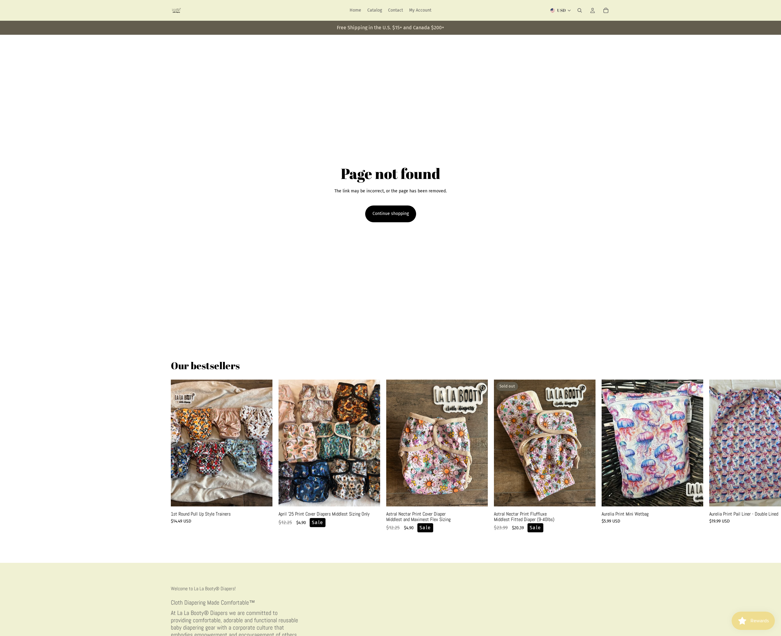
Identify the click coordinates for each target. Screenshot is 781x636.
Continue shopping (391, 213)
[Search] (579, 10)
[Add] (693, 496)
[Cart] (606, 10)
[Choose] (262, 496)
